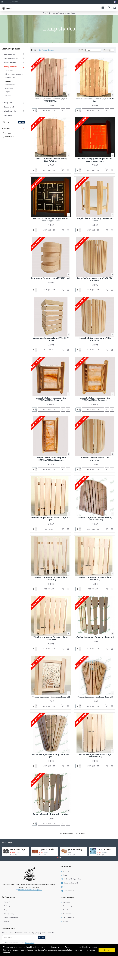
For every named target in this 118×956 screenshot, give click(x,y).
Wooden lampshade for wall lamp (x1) (50, 814)
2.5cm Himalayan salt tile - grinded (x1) (48, 849)
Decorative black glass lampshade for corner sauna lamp (50, 219)
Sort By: (81, 50)
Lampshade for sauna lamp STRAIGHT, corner (50, 339)
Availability (7, 128)
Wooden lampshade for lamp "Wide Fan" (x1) (51, 755)
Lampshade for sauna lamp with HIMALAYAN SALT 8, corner (51, 459)
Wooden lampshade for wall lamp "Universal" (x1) (95, 755)
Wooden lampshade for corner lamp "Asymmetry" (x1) (95, 518)
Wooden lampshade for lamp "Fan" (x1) (95, 697)
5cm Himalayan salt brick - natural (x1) (77, 849)
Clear (23, 122)
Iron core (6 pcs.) (19, 849)
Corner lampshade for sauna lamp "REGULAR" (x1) (51, 160)
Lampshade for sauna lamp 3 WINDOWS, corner (95, 219)
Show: (106, 50)
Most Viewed (8, 842)
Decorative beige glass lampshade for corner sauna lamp (94, 160)
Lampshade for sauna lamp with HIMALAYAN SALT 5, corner (95, 399)
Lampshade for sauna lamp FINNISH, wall (50, 278)
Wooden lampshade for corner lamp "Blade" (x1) (51, 578)
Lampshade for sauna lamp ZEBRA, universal (94, 459)
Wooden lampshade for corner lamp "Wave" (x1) (51, 638)
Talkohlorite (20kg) (106, 849)
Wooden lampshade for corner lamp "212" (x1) (50, 518)
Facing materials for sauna (55, 13)
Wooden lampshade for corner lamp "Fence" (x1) (95, 578)
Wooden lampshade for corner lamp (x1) (95, 637)
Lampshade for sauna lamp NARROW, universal (94, 279)
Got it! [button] (106, 950)
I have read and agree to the (19, 943)
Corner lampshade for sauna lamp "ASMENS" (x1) (51, 100)
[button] (57, 857)
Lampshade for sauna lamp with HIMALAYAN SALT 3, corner (51, 399)
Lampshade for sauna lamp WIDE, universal (95, 339)
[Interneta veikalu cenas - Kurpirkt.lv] (29, 890)
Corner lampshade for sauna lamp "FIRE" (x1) (94, 100)
